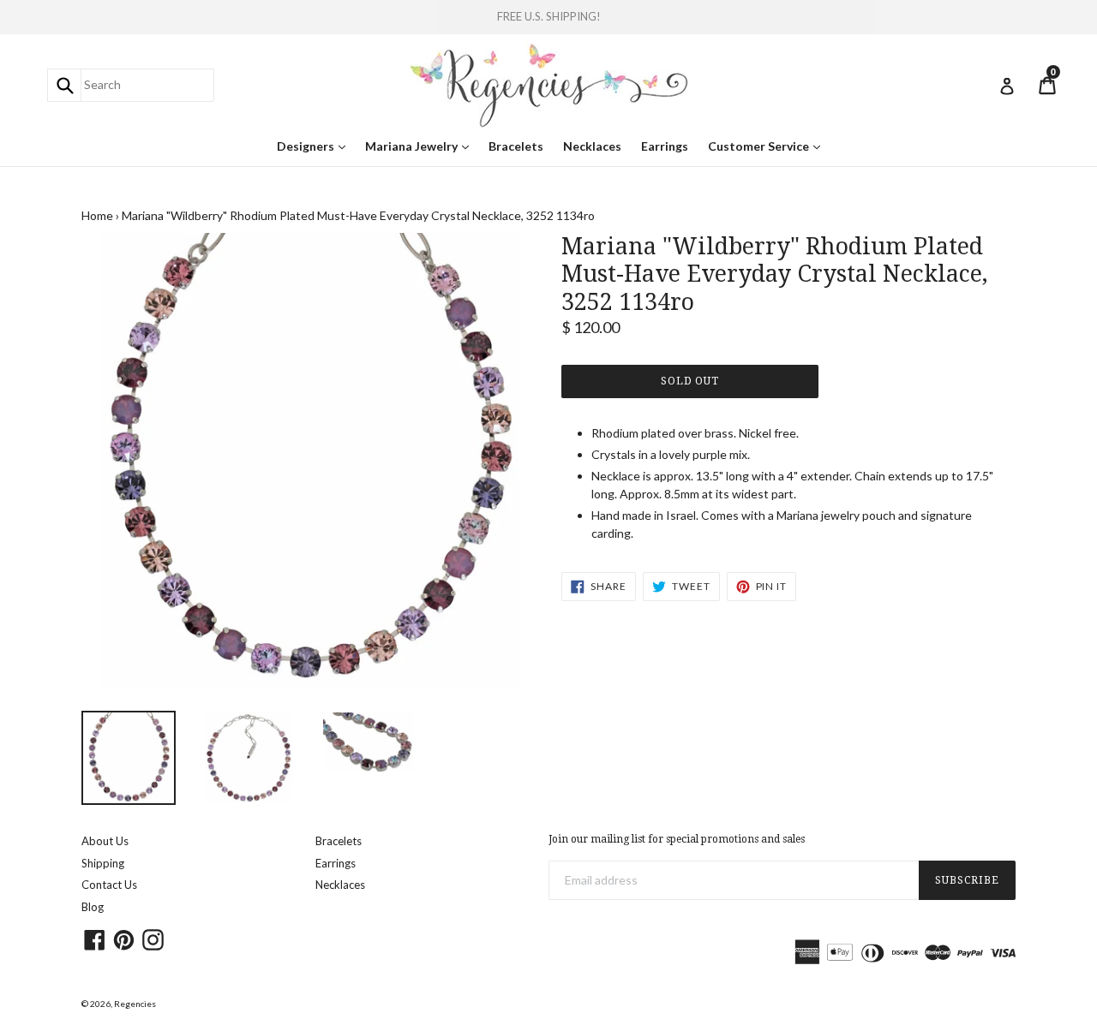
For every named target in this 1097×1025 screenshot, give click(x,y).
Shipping (102, 863)
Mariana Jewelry (421, 145)
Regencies (135, 1003)
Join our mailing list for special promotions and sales (676, 839)
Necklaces (592, 146)
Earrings (664, 146)
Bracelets (516, 146)
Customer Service (768, 145)
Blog (92, 907)
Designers (315, 145)
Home (97, 215)
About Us (105, 841)
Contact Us (109, 884)
